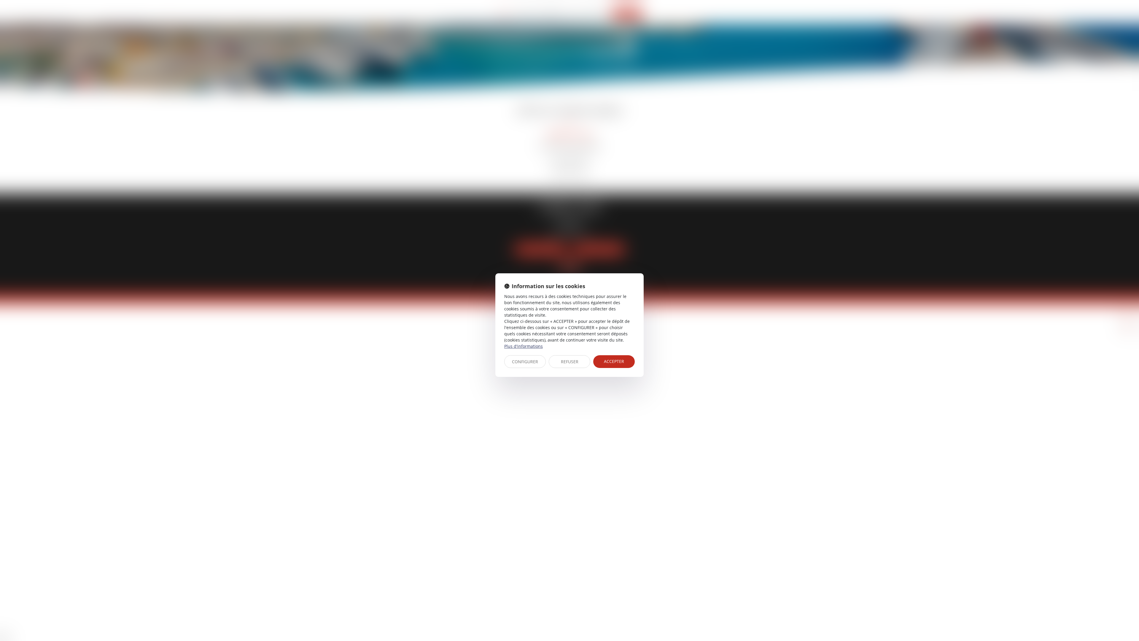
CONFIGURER (525, 361)
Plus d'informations (523, 346)
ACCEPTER (614, 361)
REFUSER (569, 361)
